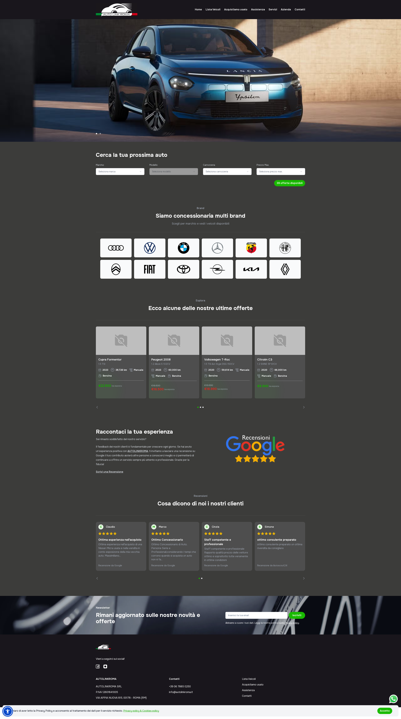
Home (198, 9)
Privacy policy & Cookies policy (141, 710)
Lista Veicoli (213, 9)
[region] (200, 367)
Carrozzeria (209, 165)
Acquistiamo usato (235, 9)
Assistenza (258, 9)
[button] (7, 711)
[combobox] (120, 171)
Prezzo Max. (263, 165)
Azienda (286, 9)
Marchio (100, 165)
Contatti (300, 9)
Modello (153, 165)
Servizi (273, 9)
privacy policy (291, 622)
